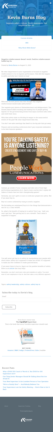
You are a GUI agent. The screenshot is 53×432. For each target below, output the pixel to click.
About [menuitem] (6, 406)
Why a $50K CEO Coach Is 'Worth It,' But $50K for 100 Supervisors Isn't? (23, 372)
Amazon (11, 350)
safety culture (25, 284)
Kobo (37, 350)
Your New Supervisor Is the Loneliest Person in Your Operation (25, 381)
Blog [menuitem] (39, 406)
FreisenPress (30, 350)
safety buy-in (35, 284)
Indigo (21, 350)
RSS (27, 43)
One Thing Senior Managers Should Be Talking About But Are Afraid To (25, 377)
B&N (16, 350)
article (12, 268)
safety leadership (13, 284)
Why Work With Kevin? (27, 48)
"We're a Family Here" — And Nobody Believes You (21, 384)
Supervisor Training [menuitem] (24, 406)
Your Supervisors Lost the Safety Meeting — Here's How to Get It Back (26, 388)
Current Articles (26, 38)
